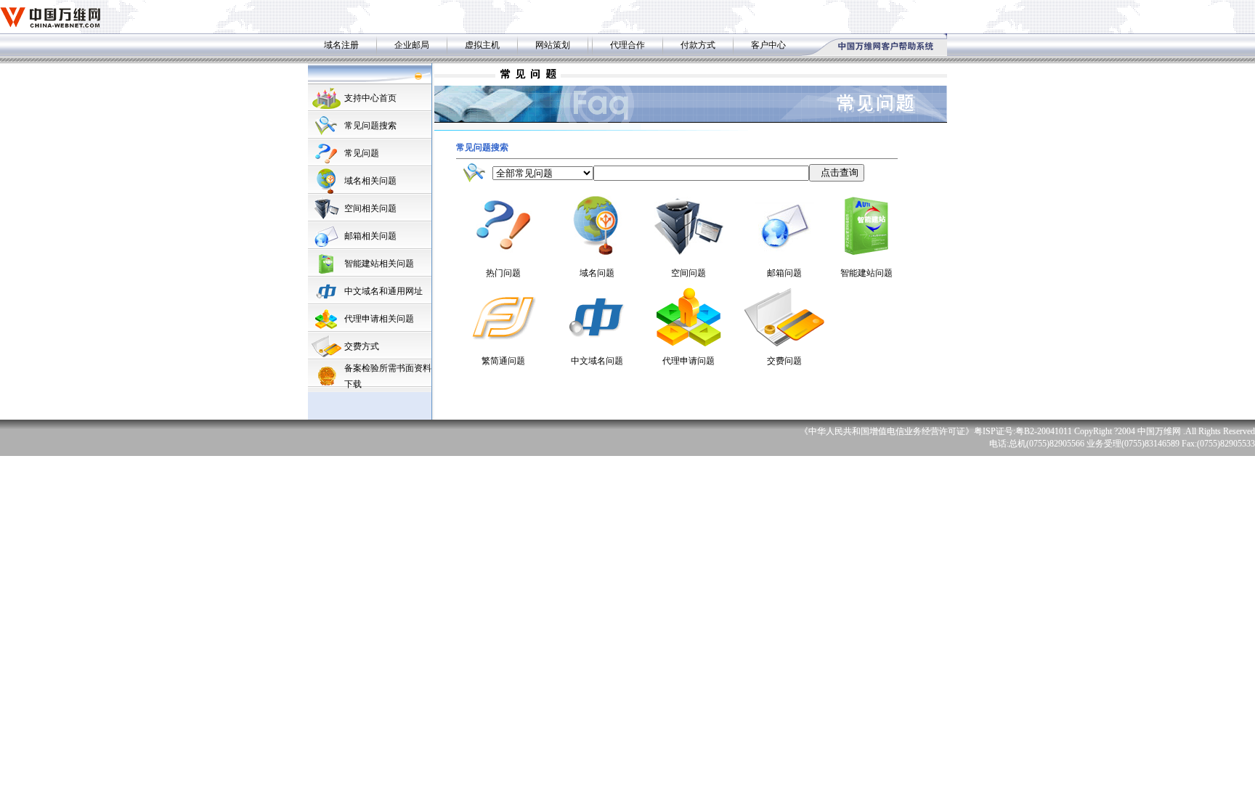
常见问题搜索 (370, 126)
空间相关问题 (370, 208)
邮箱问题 (784, 273)
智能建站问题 (866, 273)
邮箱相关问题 (370, 236)
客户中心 (768, 45)
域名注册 (341, 45)
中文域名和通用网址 (383, 291)
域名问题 (597, 273)
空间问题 (688, 273)
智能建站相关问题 (379, 263)
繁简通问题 (503, 361)
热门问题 (503, 273)
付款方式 (698, 45)
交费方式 (361, 346)
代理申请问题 (688, 361)
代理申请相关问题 (379, 319)
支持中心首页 (370, 98)
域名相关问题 (370, 181)
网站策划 (552, 45)
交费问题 (784, 361)
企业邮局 (411, 45)
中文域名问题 (597, 361)
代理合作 (627, 45)
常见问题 (361, 153)
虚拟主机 (482, 45)
